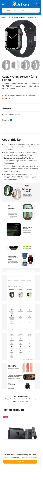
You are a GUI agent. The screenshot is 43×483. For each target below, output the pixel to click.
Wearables (30, 17)
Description (6, 109)
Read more (20, 461)
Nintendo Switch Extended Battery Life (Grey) (19, 455)
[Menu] (5, 4)
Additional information (11, 114)
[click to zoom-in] (21, 39)
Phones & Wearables (18, 17)
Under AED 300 (22, 401)
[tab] (21, 109)
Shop (8, 17)
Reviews (6, 120)
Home (4, 17)
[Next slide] (36, 38)
